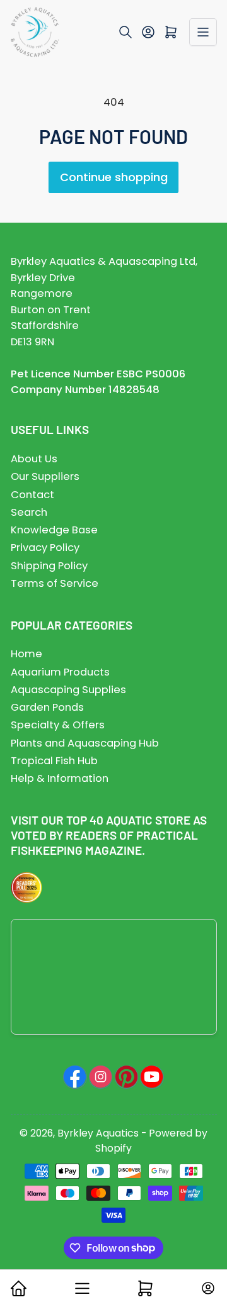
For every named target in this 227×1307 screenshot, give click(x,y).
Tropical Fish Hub (54, 761)
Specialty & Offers (58, 725)
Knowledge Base (54, 530)
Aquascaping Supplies (68, 689)
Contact (32, 494)
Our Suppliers (45, 476)
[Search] (125, 32)
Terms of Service (54, 583)
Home (26, 654)
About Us (34, 459)
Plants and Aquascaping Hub (85, 743)
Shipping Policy (49, 566)
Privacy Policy (45, 547)
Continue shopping (114, 177)
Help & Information (59, 778)
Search (29, 512)
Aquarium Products (60, 672)
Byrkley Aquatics (98, 1133)
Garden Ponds (47, 707)
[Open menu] (203, 32)
